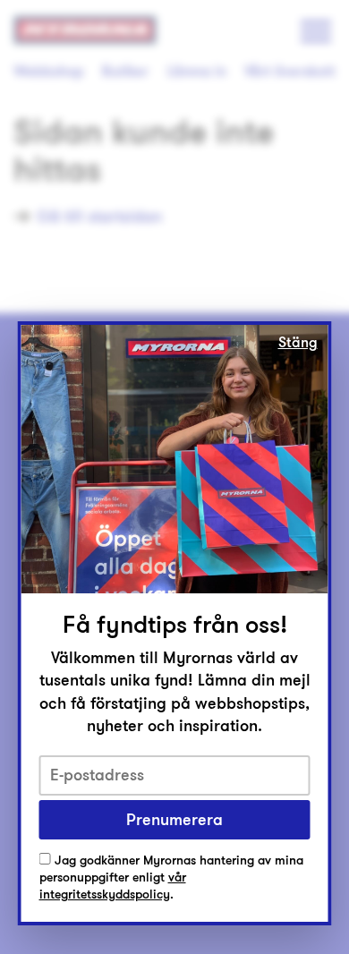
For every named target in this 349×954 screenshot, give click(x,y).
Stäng (298, 343)
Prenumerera (174, 819)
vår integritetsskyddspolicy (112, 886)
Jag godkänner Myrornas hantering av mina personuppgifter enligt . (171, 878)
